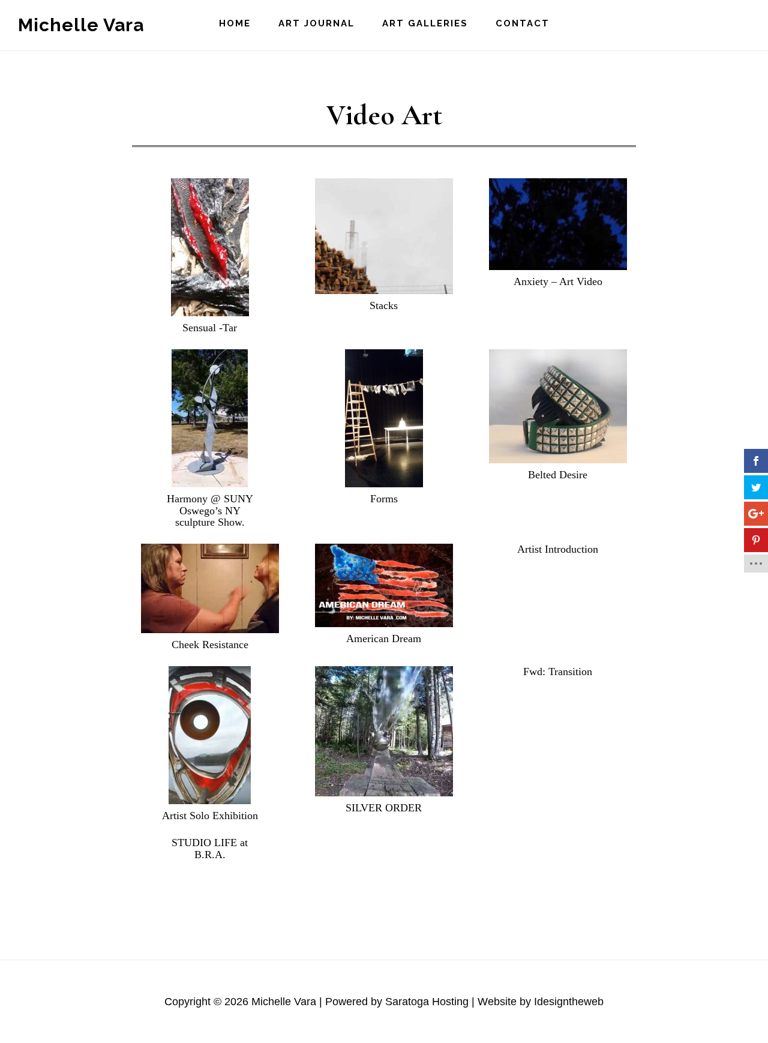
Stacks (384, 305)
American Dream (383, 639)
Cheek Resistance (210, 645)
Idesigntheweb (569, 1002)
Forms (384, 499)
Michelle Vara (81, 24)
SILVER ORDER (384, 808)
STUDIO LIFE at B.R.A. (210, 849)
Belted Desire (557, 475)
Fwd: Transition (557, 672)
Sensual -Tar (209, 328)
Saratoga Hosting (427, 1002)
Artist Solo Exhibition (210, 816)
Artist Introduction (557, 549)
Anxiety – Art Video (558, 281)
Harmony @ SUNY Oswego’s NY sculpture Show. (210, 511)
